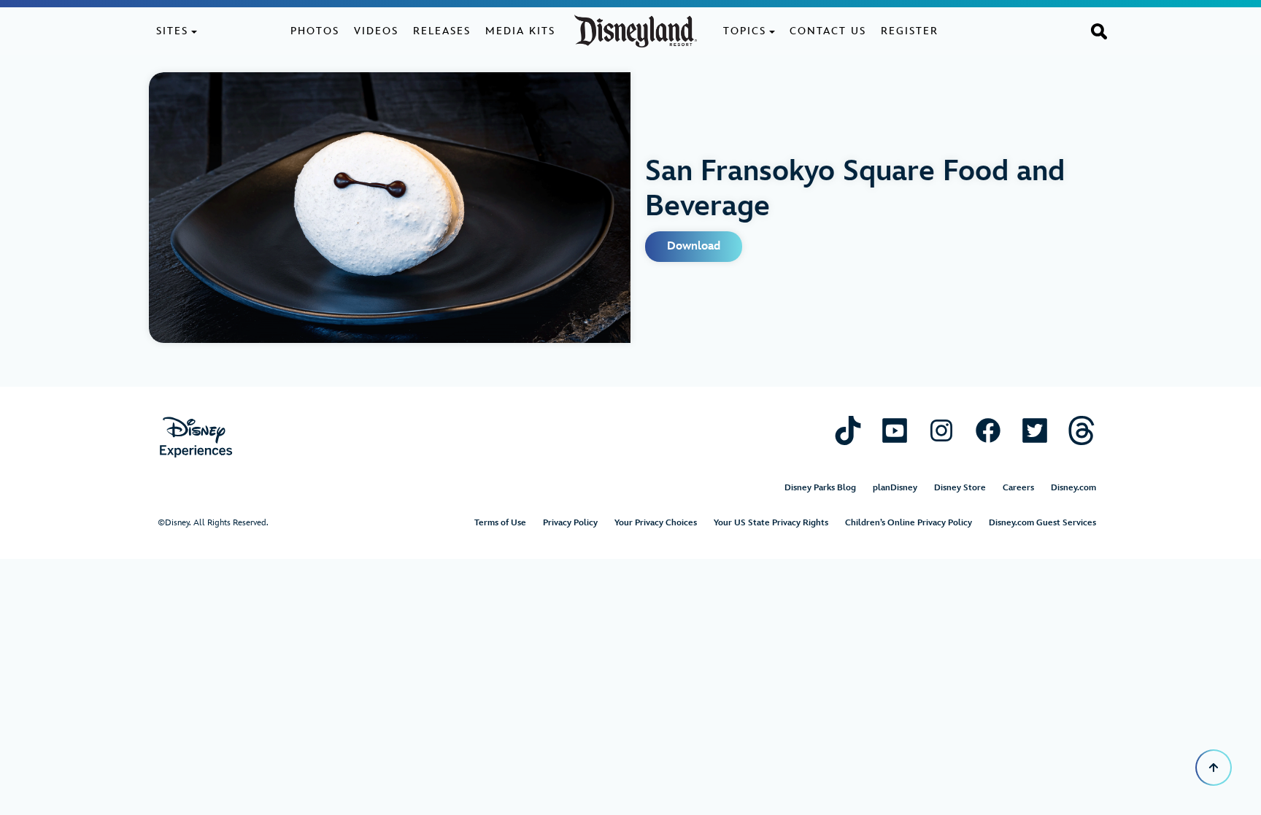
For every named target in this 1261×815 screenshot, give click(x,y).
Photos (314, 31)
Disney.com (1073, 487)
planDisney (895, 487)
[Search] (1099, 30)
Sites (172, 31)
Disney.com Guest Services (1042, 522)
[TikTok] (848, 430)
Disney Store (960, 487)
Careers (1018, 487)
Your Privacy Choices (655, 522)
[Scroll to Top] (1213, 767)
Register (909, 31)
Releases (442, 31)
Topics (744, 31)
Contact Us (828, 31)
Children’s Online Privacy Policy (908, 522)
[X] (1034, 430)
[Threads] (1081, 430)
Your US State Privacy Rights (771, 522)
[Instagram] (941, 430)
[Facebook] (988, 430)
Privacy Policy (570, 522)
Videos (376, 31)
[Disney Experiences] (196, 437)
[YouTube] (894, 430)
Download (693, 246)
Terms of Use (500, 522)
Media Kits (520, 31)
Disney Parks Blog (820, 487)
